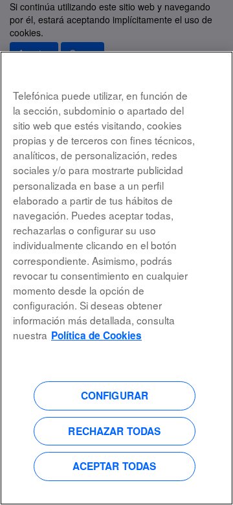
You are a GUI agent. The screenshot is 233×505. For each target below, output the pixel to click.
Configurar (115, 395)
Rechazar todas (114, 431)
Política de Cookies (96, 335)
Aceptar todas (114, 466)
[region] (116, 278)
